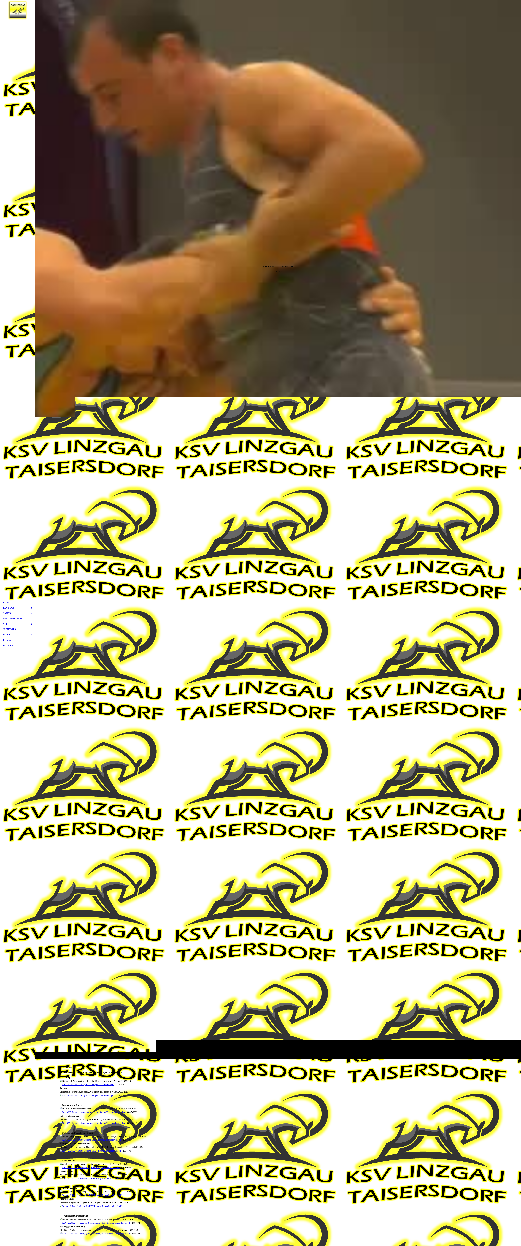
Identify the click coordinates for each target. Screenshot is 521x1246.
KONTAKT (8, 640)
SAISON (7, 613)
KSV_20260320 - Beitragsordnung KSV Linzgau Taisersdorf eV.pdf (91, 1140)
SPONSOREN (9, 629)
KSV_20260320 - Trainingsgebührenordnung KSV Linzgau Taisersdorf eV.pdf (96, 1223)
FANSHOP (8, 645)
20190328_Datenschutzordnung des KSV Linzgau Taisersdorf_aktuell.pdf (94, 1112)
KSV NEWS (8, 608)
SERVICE (7, 635)
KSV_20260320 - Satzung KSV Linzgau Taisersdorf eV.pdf (88, 1084)
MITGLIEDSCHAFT (12, 618)
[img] (278, 529)
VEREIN (7, 624)
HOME (6, 602)
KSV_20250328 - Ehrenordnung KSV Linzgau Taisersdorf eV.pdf (91, 1167)
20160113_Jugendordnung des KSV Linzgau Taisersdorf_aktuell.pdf (91, 1195)
